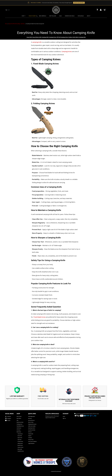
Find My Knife (32, 16)
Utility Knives (20, 443)
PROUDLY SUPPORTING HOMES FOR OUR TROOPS (95, 397)
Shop (23, 16)
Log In (64, 416)
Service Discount (31, 420)
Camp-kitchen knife (36, 37)
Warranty (30, 418)
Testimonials (30, 433)
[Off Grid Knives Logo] (56, 9)
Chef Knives (19, 428)
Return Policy (30, 422)
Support (29, 435)
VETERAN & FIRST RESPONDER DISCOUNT (69, 400)
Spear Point (20, 437)
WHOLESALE (81, 16)
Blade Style (19, 431)
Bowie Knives (20, 445)
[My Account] (101, 10)
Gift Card (30, 431)
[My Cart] (105, 10)
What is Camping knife (81, 37)
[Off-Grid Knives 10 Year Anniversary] (82, 461)
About (88, 16)
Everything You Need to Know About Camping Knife (56, 33)
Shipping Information (32, 424)
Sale (60, 16)
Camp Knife (29, 37)
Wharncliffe (20, 449)
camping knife (36, 42)
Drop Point (20, 435)
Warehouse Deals (69, 16)
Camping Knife (45, 37)
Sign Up (64, 418)
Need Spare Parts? (31, 428)
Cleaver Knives (20, 447)
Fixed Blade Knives (20, 426)
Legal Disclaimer (31, 443)
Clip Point (19, 439)
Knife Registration (31, 416)
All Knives (18, 430)
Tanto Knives (20, 433)
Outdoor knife (72, 37)
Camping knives (67, 51)
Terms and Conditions (32, 441)
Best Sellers (52, 16)
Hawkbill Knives (21, 451)
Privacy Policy (31, 439)
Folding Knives (19, 424)
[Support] (97, 10)
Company (30, 437)
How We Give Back (31, 430)
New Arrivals (42, 16)
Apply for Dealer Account (50, 417)
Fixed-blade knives (40, 317)
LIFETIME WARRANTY (17, 396)
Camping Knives (52, 37)
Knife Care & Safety (31, 426)
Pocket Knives (20, 441)
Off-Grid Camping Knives (62, 37)
